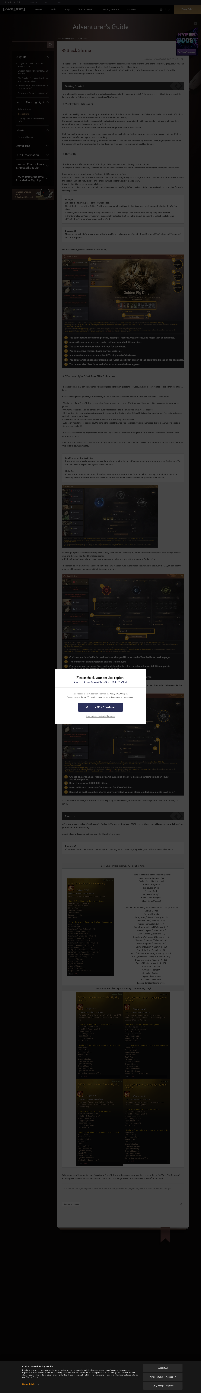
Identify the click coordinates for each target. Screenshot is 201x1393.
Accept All (163, 1368)
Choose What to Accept (161, 1377)
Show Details (28, 1384)
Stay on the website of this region (100, 716)
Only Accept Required (163, 1386)
